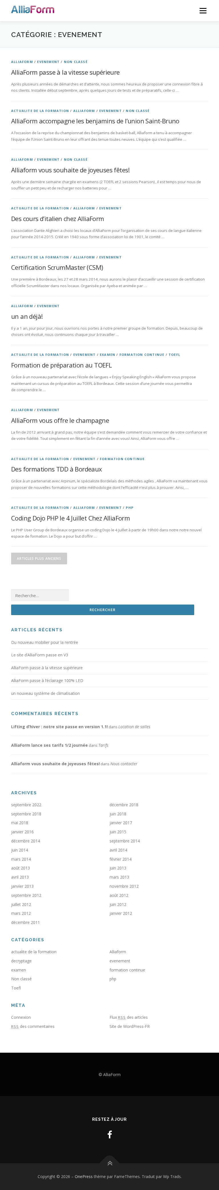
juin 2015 (118, 831)
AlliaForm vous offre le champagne (60, 420)
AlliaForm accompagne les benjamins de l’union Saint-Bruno (95, 121)
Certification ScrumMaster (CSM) (57, 267)
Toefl (174, 354)
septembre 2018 (26, 814)
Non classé (76, 62)
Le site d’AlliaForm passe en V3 (39, 655)
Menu (203, 10)
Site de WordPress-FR (130, 1026)
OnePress (84, 1176)
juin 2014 (19, 850)
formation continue (142, 354)
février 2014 (120, 859)
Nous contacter (123, 763)
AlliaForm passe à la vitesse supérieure (65, 72)
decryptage (21, 961)
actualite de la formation (40, 111)
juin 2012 (118, 904)
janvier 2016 (22, 831)
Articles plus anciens (39, 558)
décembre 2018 (124, 804)
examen (107, 354)
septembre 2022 (26, 804)
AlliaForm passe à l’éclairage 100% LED (47, 680)
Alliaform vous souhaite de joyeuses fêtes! (70, 170)
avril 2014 (118, 850)
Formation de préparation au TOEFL (61, 365)
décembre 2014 (25, 841)
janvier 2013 (22, 886)
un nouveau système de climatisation (45, 693)
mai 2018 (19, 822)
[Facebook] (109, 1134)
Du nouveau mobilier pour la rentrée (44, 642)
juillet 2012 (21, 904)
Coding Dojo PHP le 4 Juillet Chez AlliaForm (70, 518)
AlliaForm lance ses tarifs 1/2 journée (49, 745)
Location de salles (134, 726)
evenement (48, 62)
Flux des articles (129, 1017)
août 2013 (20, 868)
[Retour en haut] (110, 1163)
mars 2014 (21, 859)
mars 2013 (119, 877)
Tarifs (103, 745)
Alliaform (22, 62)
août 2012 (119, 895)
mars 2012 (21, 913)
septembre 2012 (26, 895)
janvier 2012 (121, 913)
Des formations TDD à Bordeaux (56, 469)
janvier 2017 (121, 822)
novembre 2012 (124, 886)
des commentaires (32, 1026)
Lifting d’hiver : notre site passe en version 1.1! (59, 726)
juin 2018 (118, 814)
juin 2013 (118, 868)
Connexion (21, 1017)
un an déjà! (26, 316)
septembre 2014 (125, 841)
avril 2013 (20, 877)
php (129, 507)
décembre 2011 (25, 922)
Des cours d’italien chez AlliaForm (57, 218)
